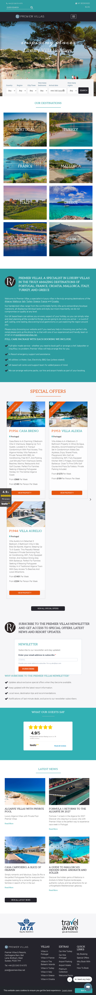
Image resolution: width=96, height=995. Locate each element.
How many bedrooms (42, 84)
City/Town (32, 85)
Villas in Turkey (47, 968)
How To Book (83, 968)
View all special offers (48, 609)
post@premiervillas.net (15, 970)
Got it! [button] (83, 991)
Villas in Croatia (48, 979)
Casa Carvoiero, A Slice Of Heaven (23, 869)
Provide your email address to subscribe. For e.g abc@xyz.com (39, 663)
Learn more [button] (67, 990)
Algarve (8, 301)
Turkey (29, 301)
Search (83, 90)
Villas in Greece (47, 975)
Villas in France (47, 958)
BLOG (87, 7)
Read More (9, 824)
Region (19, 85)
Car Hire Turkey (65, 951)
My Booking (82, 954)
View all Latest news (20, 900)
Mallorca (17, 301)
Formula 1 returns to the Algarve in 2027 (67, 810)
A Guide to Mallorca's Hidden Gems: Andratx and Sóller (68, 870)
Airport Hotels (65, 965)
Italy (24, 301)
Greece (36, 301)
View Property (24, 493)
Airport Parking (65, 961)
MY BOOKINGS (84, 3)
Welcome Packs (66, 975)
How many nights (72, 84)
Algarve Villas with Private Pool (24, 810)
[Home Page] (30, 16)
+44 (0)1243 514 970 (15, 3)
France (44, 301)
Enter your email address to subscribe (36, 655)
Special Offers (48, 391)
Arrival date (53, 85)
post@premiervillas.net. (26, 335)
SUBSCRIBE (28, 669)
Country (9, 85)
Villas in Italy (46, 972)
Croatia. (55, 301)
